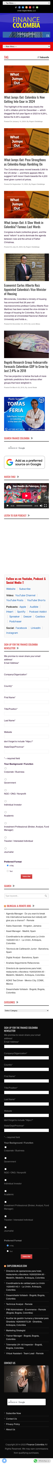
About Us (10, 1432)
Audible (34, 610)
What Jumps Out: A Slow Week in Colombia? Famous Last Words (23, 224)
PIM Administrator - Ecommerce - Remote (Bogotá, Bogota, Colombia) (26, 1314)
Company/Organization (15, 677)
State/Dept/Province (14, 750)
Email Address (11, 666)
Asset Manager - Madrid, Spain (21, 934)
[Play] (7, 509)
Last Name (9, 723)
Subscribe (24, 592)
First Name (9, 700)
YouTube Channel (25, 598)
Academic (9, 819)
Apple (22, 610)
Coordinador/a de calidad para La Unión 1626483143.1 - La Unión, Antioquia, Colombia (25, 943)
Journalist (8, 855)
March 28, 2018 (18, 387)
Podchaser (15, 624)
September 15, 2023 (20, 184)
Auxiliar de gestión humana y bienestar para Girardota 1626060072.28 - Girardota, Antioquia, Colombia (27, 1325)
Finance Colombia (35, 1447)
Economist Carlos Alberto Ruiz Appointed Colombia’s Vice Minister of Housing (25, 289)
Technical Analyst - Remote (19, 1307)
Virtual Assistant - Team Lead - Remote (25, 1356)
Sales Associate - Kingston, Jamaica (23, 929)
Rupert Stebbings (36, 121)
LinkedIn (36, 631)
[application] (26, 499)
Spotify (21, 615)
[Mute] (41, 509)
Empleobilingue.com (17, 1269)
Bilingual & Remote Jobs (19, 909)
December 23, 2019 (20, 324)
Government (10, 786)
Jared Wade (32, 387)
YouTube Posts (14, 603)
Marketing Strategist (15, 1333)
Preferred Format (13, 865)
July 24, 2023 (18, 247)
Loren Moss (35, 324)
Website (10, 592)
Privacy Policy (13, 1427)
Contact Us (11, 1422)
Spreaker (14, 620)
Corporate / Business (14, 775)
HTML (12, 869)
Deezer (28, 620)
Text (11, 874)
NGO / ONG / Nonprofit (15, 797)
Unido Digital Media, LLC (26, 10)
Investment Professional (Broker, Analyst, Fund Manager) (26, 831)
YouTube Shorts (36, 603)
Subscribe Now (13, 1416)
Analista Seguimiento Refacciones (22, 966)
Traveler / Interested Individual (18, 844)
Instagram (12, 636)
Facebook (21, 631)
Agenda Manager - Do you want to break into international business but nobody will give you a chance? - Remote (26, 920)
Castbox (40, 620)
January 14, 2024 (19, 121)
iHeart (9, 615)
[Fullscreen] (45, 509)
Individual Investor (13, 808)
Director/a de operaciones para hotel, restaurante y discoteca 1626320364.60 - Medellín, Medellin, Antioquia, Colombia (25, 975)
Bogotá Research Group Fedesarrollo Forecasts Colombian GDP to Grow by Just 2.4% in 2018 (26, 366)
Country (8, 689)
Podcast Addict (38, 615)
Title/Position (11, 712)
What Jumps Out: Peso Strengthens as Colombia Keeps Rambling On (25, 161)
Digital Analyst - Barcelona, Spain (22, 960)
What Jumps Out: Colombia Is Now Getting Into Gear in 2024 (24, 99)
